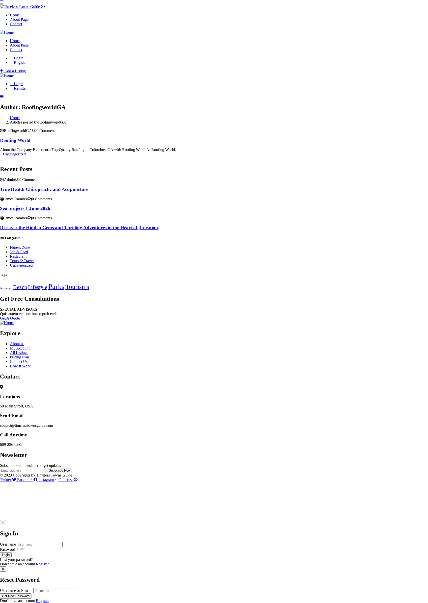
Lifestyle (37, 287)
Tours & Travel (22, 261)
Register (42, 564)
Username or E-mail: (16, 590)
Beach (20, 287)
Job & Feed (19, 252)
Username (8, 544)
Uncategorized (14, 154)
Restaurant (18, 256)
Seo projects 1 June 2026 (25, 208)
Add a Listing (14, 71)
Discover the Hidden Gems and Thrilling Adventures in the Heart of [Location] (80, 227)
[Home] (7, 32)
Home (15, 118)
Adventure (6, 288)
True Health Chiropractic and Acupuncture (44, 189)
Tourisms (77, 286)
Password (7, 549)
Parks (56, 286)
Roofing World (15, 140)
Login (18, 58)
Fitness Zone (20, 247)
